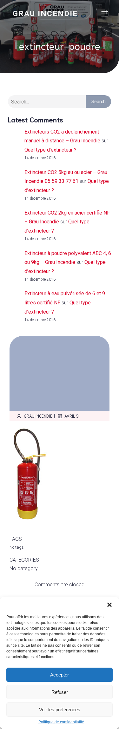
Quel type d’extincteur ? (50, 150)
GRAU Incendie (38, 416)
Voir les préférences (59, 709)
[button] (109, 604)
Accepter (59, 674)
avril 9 (71, 416)
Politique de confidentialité (61, 722)
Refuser (59, 692)
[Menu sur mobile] (104, 13)
